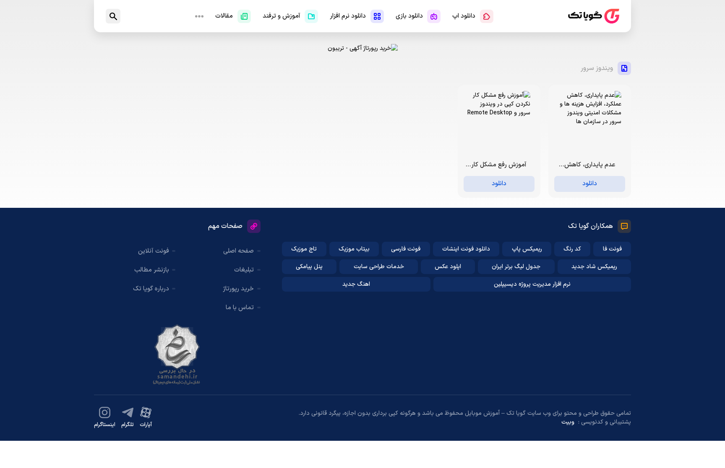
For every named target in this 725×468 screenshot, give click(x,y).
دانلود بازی (409, 16)
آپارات (146, 425)
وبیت (567, 422)
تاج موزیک (304, 249)
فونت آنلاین (153, 251)
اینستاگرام (104, 425)
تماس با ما (240, 308)
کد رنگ (572, 249)
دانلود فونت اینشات (466, 249)
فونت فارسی (405, 249)
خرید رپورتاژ (238, 289)
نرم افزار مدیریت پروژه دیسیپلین (532, 284)
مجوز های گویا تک (177, 354)
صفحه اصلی (238, 251)
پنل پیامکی (309, 266)
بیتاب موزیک (354, 249)
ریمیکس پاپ (527, 249)
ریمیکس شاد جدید (594, 266)
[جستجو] (113, 16)
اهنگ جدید (356, 284)
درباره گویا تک (151, 289)
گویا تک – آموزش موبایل (593, 16)
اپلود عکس (448, 266)
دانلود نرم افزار (348, 16)
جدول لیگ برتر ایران (516, 266)
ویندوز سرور (597, 68)
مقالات (224, 16)
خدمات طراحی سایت (379, 266)
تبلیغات (244, 270)
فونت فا (612, 249)
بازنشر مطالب (151, 270)
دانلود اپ (463, 16)
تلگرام (127, 425)
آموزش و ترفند (281, 16)
